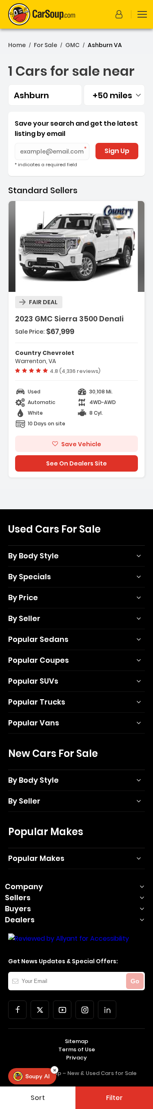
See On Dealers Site (76, 463)
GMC (72, 45)
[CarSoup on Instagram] (84, 1010)
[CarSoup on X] (40, 1010)
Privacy (76, 1058)
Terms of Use (76, 1049)
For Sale (45, 45)
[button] (120, 14)
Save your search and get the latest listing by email (76, 128)
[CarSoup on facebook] (17, 1010)
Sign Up (116, 151)
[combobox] (114, 95)
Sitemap (76, 1041)
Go (135, 981)
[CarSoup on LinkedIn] (107, 1010)
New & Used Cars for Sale (102, 1073)
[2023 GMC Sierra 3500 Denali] (76, 339)
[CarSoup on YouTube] (62, 1010)
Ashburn (31, 95)
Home (17, 45)
